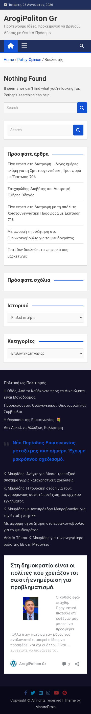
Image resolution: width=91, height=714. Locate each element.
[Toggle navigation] (24, 46)
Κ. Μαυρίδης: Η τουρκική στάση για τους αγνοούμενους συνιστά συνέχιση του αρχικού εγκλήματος (42, 494)
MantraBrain (46, 707)
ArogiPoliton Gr (30, 18)
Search (82, 107)
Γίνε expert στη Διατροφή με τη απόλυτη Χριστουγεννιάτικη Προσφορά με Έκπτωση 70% (44, 213)
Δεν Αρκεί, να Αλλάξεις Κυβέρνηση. (34, 427)
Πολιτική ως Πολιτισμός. (25, 383)
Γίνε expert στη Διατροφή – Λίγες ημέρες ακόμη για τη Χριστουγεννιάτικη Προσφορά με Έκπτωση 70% (44, 170)
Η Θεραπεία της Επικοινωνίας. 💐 (32, 420)
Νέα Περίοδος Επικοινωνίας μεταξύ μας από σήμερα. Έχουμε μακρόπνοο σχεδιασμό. (49, 451)
